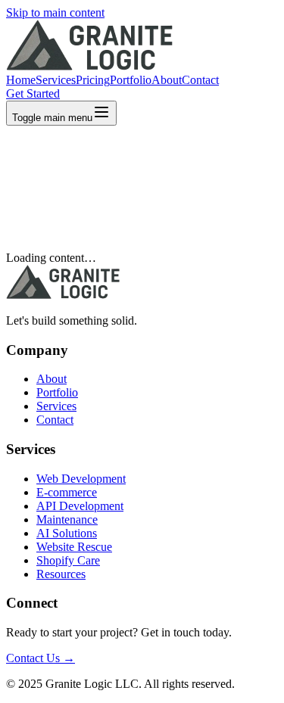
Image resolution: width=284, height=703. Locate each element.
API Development (79, 505)
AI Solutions (66, 533)
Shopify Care (68, 560)
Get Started (33, 93)
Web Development (81, 478)
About (166, 79)
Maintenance (67, 519)
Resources (61, 574)
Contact (200, 79)
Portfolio (130, 79)
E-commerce (66, 492)
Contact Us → (40, 658)
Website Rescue (74, 546)
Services (56, 79)
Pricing (93, 79)
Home (21, 79)
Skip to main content (55, 12)
